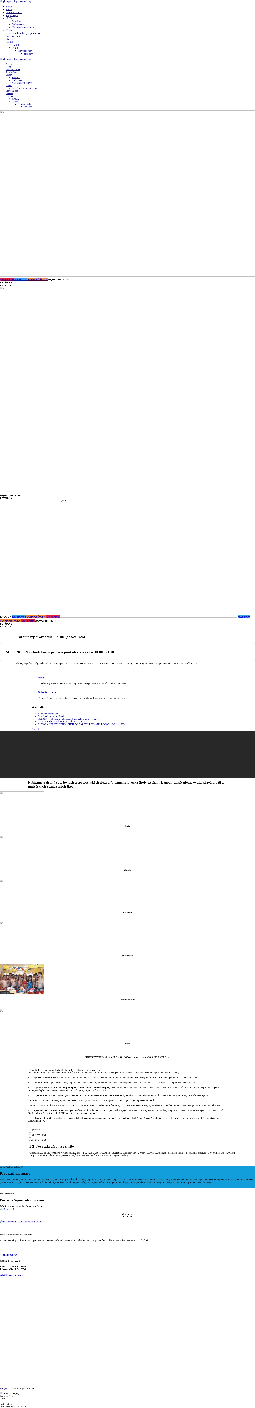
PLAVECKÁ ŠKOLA (37, 279)
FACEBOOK (20, 279)
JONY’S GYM (7, 279)
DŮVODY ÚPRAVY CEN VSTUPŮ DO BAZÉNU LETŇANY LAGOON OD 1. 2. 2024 (82, 724)
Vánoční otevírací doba (48, 713)
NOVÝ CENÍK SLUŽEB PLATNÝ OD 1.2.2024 (61, 721)
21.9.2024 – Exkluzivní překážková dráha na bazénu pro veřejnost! (69, 719)
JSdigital (4, 1388)
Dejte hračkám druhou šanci (51, 716)
